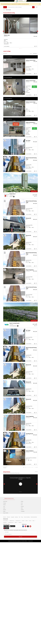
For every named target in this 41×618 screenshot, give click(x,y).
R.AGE (26, 520)
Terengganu (22, 511)
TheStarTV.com (12, 520)
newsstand (5, 522)
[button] (5, 7)
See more (36, 471)
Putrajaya (22, 506)
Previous (3, 31)
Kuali (33, 520)
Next (37, 31)
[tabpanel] (20, 31)
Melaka (4, 511)
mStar (30, 520)
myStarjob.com (18, 520)
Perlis (22, 504)
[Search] (33, 7)
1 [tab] (19, 48)
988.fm (16, 522)
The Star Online (5, 520)
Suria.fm (20, 522)
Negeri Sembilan (5, 512)
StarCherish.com (10, 522)
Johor (4, 506)
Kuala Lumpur (5, 501)
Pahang (22, 501)
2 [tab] (20, 48)
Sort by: (31, 53)
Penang (4, 504)
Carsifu (23, 520)
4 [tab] (21, 493)
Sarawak (22, 509)
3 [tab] (21, 48)
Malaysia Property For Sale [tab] (9, 498)
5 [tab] (22, 493)
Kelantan (4, 509)
